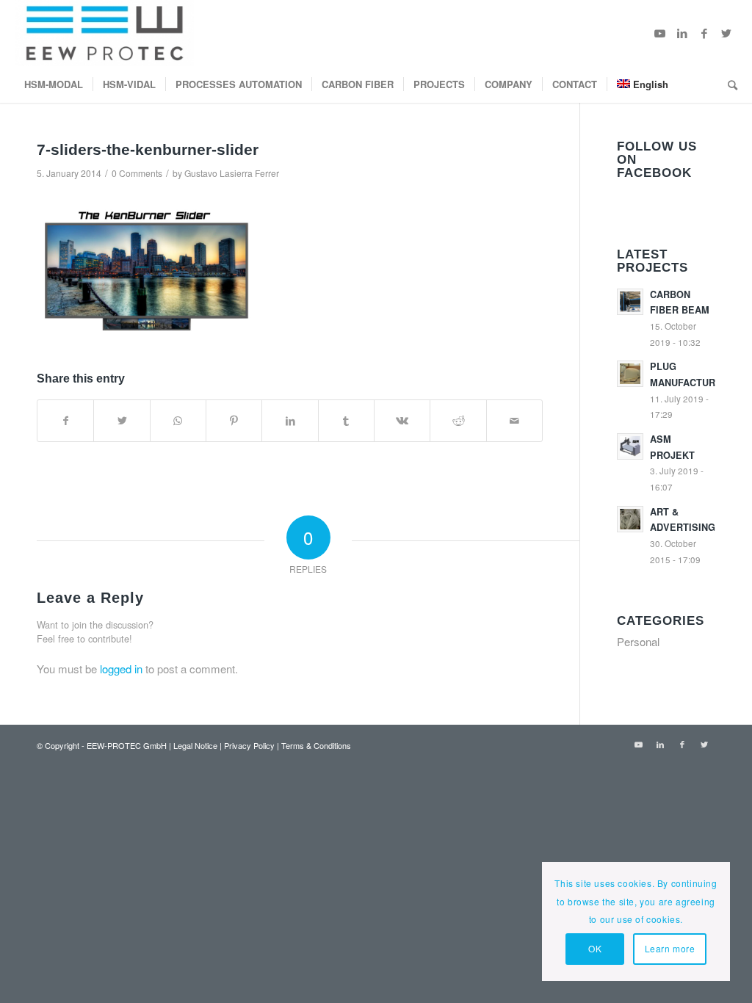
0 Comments (137, 173)
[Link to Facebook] (704, 33)
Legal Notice (195, 745)
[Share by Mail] (514, 420)
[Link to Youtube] (660, 33)
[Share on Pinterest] (233, 420)
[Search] (727, 84)
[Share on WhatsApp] (178, 420)
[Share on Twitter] (121, 420)
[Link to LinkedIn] (682, 33)
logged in (121, 668)
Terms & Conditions (316, 745)
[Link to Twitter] (726, 33)
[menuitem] (54, 84)
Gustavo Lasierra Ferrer (231, 173)
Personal (638, 641)
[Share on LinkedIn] (289, 420)
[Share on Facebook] (65, 420)
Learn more (670, 948)
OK (594, 948)
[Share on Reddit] (457, 420)
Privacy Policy (249, 745)
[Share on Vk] (402, 420)
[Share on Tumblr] (346, 420)
